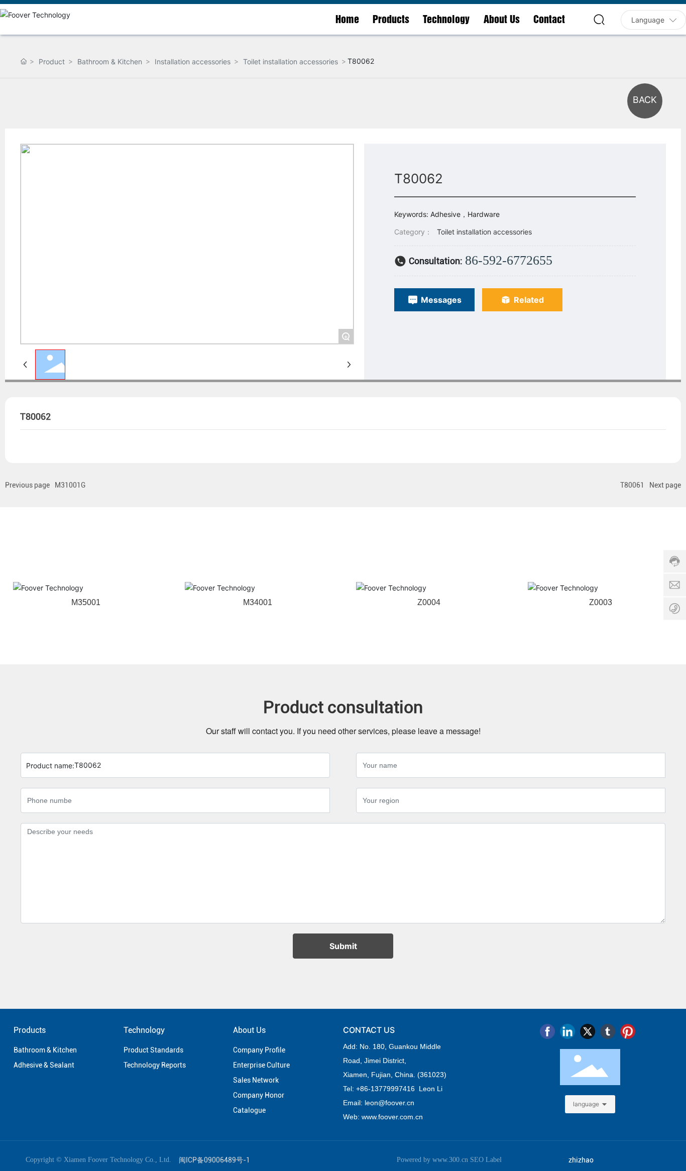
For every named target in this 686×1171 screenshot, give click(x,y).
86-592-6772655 (508, 260)
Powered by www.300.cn (432, 1159)
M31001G (70, 485)
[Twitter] (587, 1031)
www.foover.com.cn (392, 1117)
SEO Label (486, 1159)
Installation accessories (193, 61)
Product (52, 61)
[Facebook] (547, 1031)
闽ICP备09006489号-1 (214, 1160)
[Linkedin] (567, 1031)
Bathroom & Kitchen (109, 61)
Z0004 (428, 602)
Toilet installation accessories (290, 61)
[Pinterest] (627, 1031)
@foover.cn (396, 1103)
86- (365, 1089)
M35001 (85, 602)
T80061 (632, 485)
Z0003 (600, 602)
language (586, 1104)
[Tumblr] (607, 1031)
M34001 (257, 602)
